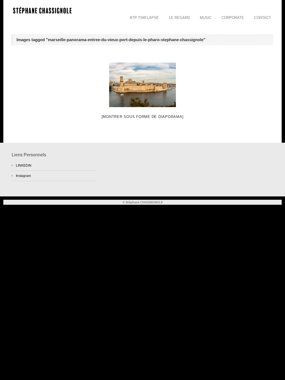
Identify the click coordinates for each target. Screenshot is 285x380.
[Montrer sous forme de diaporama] (143, 117)
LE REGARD (179, 18)
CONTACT (262, 18)
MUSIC (206, 18)
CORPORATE (233, 18)
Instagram (23, 176)
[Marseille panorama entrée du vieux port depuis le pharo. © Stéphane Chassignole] (142, 85)
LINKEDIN (23, 165)
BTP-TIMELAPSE (144, 18)
